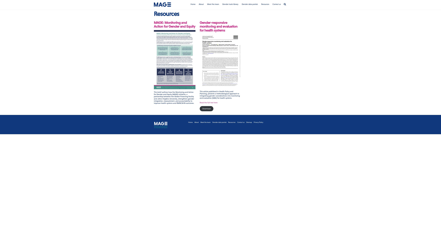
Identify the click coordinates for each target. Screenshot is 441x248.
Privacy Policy (258, 122)
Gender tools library (230, 4)
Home (193, 4)
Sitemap (249, 122)
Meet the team (213, 4)
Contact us (277, 4)
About (201, 4)
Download (206, 109)
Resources (265, 4)
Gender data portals (250, 4)
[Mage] (162, 5)
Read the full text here (209, 103)
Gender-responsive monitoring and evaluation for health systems (218, 26)
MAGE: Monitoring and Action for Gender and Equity (174, 24)
